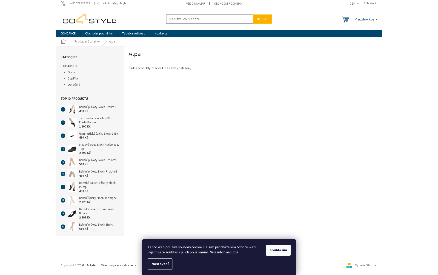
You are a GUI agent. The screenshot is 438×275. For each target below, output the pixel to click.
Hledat (262, 19)
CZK (353, 4)
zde (235, 252)
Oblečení (74, 84)
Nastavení (160, 263)
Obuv (71, 72)
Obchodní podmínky (228, 4)
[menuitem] (68, 33)
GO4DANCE (70, 66)
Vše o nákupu (195, 4)
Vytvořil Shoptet (366, 265)
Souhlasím (278, 250)
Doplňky (73, 78)
